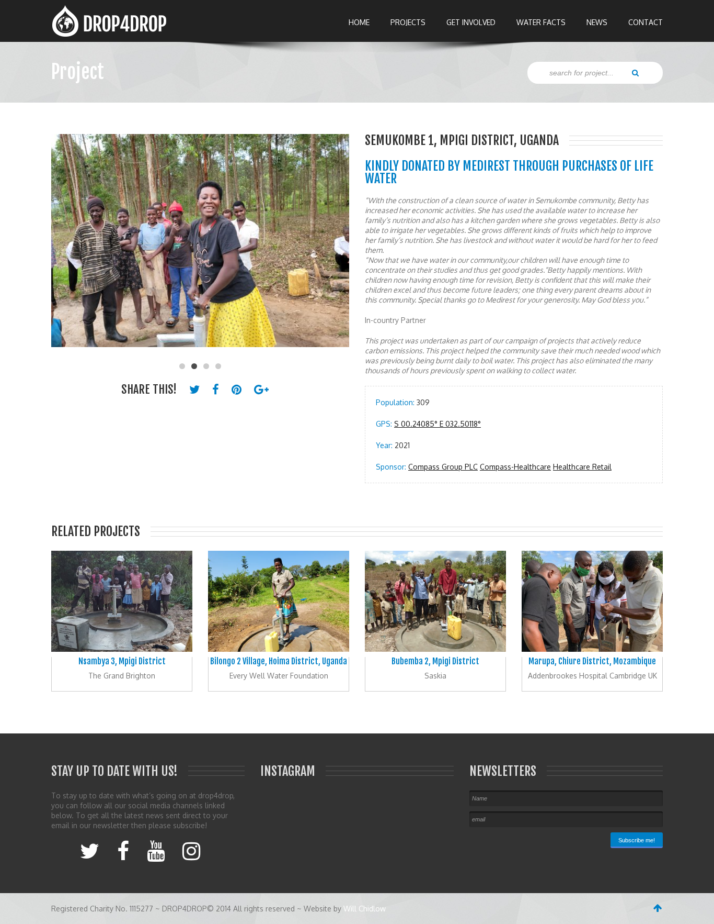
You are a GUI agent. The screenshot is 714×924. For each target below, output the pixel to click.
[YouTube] (156, 850)
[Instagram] (191, 850)
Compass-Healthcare (515, 466)
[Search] (635, 72)
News (596, 22)
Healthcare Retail (582, 466)
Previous (64, 246)
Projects (407, 22)
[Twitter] (89, 850)
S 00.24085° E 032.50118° (437, 423)
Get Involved (471, 22)
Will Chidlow (364, 908)
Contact (645, 22)
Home (359, 22)
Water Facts (541, 22)
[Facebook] (123, 850)
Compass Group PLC (443, 466)
